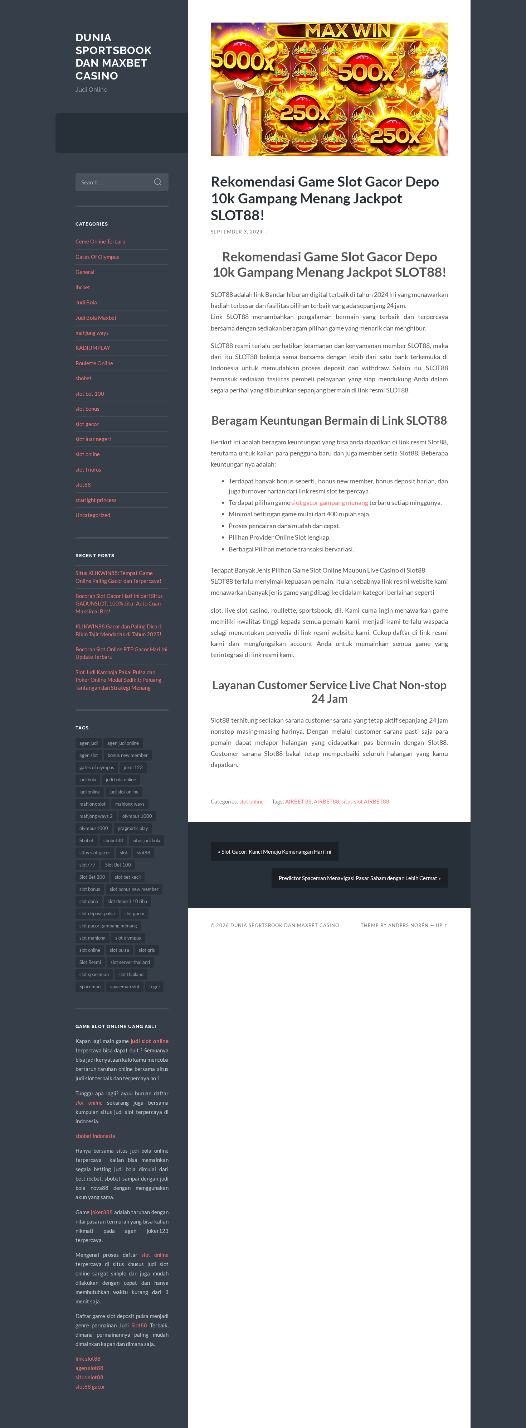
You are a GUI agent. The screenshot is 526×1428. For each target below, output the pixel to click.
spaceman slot (125, 986)
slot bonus (87, 408)
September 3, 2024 (237, 232)
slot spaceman (94, 974)
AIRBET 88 (298, 801)
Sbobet (86, 840)
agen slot (88, 755)
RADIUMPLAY (93, 347)
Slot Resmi (90, 962)
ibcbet (83, 287)
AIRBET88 (326, 801)
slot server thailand (130, 962)
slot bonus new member (134, 889)
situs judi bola (146, 840)
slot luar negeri (93, 439)
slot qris (147, 950)
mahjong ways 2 (96, 816)
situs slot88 (89, 1377)
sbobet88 (113, 840)
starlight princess (96, 500)
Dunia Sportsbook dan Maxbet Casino (114, 56)
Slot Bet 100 (118, 865)
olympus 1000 (137, 816)
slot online (88, 454)
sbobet (84, 378)
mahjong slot (92, 804)
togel (154, 986)
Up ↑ (442, 925)
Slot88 (139, 1325)
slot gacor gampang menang (108, 925)
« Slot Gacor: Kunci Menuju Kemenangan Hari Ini (274, 851)
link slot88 (88, 1358)
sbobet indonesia (95, 1136)
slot (123, 852)
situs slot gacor (94, 852)
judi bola (87, 779)
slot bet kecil (128, 877)
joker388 (102, 1212)
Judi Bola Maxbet (96, 317)
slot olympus (128, 938)
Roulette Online (94, 363)
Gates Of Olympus (97, 257)
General (85, 272)
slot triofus (88, 469)
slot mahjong (92, 938)
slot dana (88, 901)
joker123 (133, 767)
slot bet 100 (90, 393)
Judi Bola (86, 302)
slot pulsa (119, 950)
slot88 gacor (90, 1386)
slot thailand (130, 974)
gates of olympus (96, 767)
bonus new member (128, 755)
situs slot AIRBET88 (365, 801)
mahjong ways (92, 332)
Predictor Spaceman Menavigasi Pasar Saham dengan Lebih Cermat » (360, 878)
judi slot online (123, 792)
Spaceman (90, 986)
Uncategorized (93, 515)
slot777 (87, 865)
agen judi (88, 743)
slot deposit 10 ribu (127, 901)
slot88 (83, 484)
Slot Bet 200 (92, 877)
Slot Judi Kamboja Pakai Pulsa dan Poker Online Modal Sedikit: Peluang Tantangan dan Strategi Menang (118, 680)
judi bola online (121, 779)
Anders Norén (408, 925)
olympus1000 (93, 828)
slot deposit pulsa (97, 913)
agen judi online (123, 743)
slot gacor (87, 424)
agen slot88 (89, 1368)
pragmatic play (133, 828)
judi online (89, 792)
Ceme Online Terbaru (100, 241)
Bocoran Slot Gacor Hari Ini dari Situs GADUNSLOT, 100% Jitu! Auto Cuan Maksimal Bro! (119, 603)
